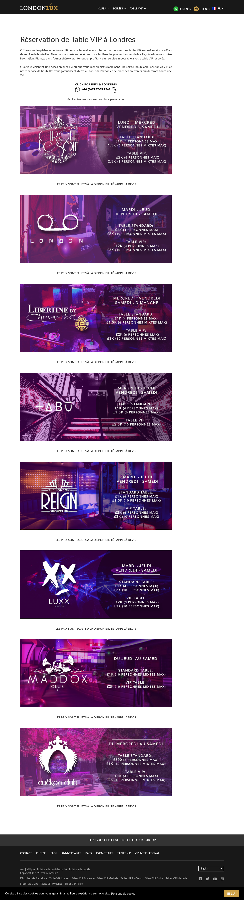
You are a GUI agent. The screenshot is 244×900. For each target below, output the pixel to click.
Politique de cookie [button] (123, 893)
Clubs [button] (102, 9)
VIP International (147, 853)
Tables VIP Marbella (107, 878)
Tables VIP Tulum (74, 884)
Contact (26, 853)
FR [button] (219, 9)
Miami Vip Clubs (29, 884)
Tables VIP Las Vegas (132, 878)
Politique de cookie (79, 869)
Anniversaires (71, 853)
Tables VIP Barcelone (83, 878)
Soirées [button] (118, 9)
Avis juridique (27, 869)
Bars (88, 853)
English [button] (204, 869)
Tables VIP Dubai (154, 878)
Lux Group (50, 873)
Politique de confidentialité (52, 869)
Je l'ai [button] (231, 893)
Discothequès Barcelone (33, 878)
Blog (54, 853)
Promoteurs (104, 853)
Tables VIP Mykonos (51, 884)
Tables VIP (124, 853)
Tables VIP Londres (59, 878)
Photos (41, 853)
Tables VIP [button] (136, 9)
